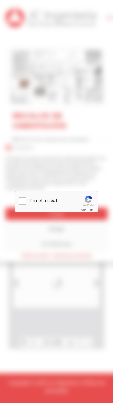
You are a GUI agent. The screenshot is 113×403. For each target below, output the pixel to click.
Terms (91, 210)
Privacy (83, 210)
